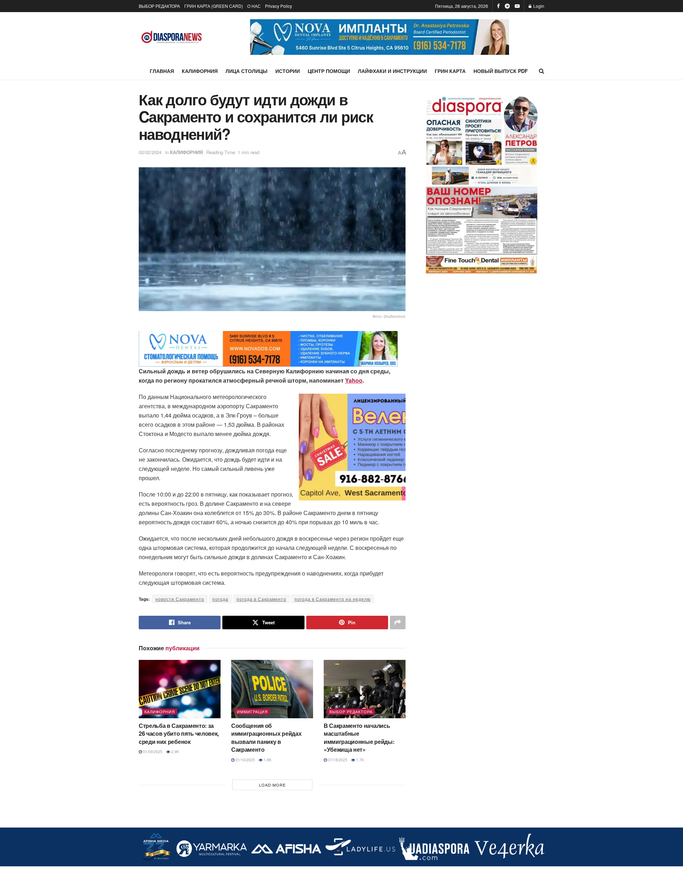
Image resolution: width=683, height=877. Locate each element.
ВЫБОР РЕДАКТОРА (159, 6)
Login (538, 6)
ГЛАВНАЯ (162, 70)
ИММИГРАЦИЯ (252, 711)
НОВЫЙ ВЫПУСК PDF (500, 70)
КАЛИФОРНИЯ (200, 70)
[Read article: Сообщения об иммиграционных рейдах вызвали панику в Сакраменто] (272, 689)
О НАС (254, 6)
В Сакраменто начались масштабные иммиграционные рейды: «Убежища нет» (359, 737)
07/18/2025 (337, 759)
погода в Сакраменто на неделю (333, 599)
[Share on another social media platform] (398, 622)
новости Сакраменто (179, 599)
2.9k (174, 751)
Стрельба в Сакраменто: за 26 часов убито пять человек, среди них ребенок (179, 733)
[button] (379, 37)
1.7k (359, 759)
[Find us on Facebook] (498, 6)
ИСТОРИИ (287, 70)
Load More (272, 785)
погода (220, 599)
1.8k (267, 759)
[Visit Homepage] (172, 37)
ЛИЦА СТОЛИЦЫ (247, 70)
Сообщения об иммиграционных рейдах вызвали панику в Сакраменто (266, 737)
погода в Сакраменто (261, 599)
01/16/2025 (244, 759)
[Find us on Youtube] (517, 6)
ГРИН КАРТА (450, 70)
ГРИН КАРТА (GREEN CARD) (213, 6)
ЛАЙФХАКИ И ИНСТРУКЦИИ (392, 70)
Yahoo (353, 380)
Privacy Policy (278, 6)
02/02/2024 (150, 152)
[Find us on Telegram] (507, 6)
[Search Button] (541, 71)
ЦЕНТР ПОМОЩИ (329, 70)
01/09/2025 (152, 751)
